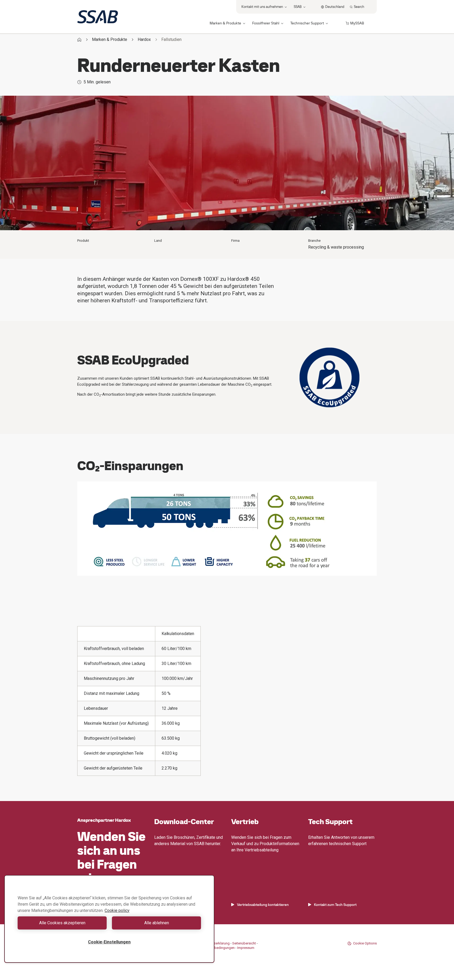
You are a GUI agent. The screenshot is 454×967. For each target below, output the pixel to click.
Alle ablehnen (156, 922)
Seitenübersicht (244, 943)
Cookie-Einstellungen (109, 941)
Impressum (245, 948)
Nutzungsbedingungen (217, 948)
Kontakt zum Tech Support (335, 904)
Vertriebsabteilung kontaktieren (263, 904)
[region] (109, 919)
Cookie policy (117, 910)
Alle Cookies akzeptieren (62, 922)
